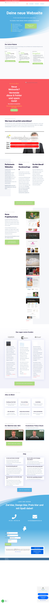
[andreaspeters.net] (32, 275)
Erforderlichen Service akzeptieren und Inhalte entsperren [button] (24, 146)
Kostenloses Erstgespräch (12, 242)
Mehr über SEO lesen (14, 422)
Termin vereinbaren (38, 63)
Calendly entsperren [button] (43, 594)
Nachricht (6, 521)
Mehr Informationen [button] (43, 600)
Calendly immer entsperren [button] (43, 597)
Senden (8, 523)
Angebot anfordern (10, 61)
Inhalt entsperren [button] (24, 143)
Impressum (6, 537)
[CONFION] (32, 297)
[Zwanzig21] (32, 231)
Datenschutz (7, 538)
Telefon (6, 514)
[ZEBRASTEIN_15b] (32, 253)
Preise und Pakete (31, 26)
